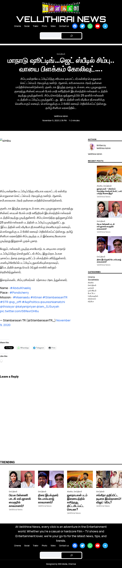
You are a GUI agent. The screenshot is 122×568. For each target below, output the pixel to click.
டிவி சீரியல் (92, 290)
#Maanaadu (21, 297)
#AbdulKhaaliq (20, 288)
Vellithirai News (61, 19)
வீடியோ (91, 301)
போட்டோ (91, 293)
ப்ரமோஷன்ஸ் (93, 296)
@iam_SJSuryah (47, 306)
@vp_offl (15, 302)
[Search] (71, 36)
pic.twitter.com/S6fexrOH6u (19, 311)
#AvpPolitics (31, 302)
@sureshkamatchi (52, 302)
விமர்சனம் (92, 298)
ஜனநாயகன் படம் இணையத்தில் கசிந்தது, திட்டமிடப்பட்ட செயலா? (77, 502)
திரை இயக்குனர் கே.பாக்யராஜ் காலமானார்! (109, 260)
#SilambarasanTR (55, 297)
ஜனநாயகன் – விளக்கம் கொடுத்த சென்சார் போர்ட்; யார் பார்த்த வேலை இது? (109, 191)
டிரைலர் (91, 288)
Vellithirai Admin (61, 116)
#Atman (36, 297)
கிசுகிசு (100, 185)
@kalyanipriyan (25, 306)
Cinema (91, 277)
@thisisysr (7, 306)
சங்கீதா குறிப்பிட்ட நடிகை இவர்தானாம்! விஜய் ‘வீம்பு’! (108, 498)
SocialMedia (93, 279)
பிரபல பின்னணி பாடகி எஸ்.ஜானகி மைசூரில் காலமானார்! (106, 226)
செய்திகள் (61, 54)
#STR (4, 302)
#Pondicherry (19, 293)
